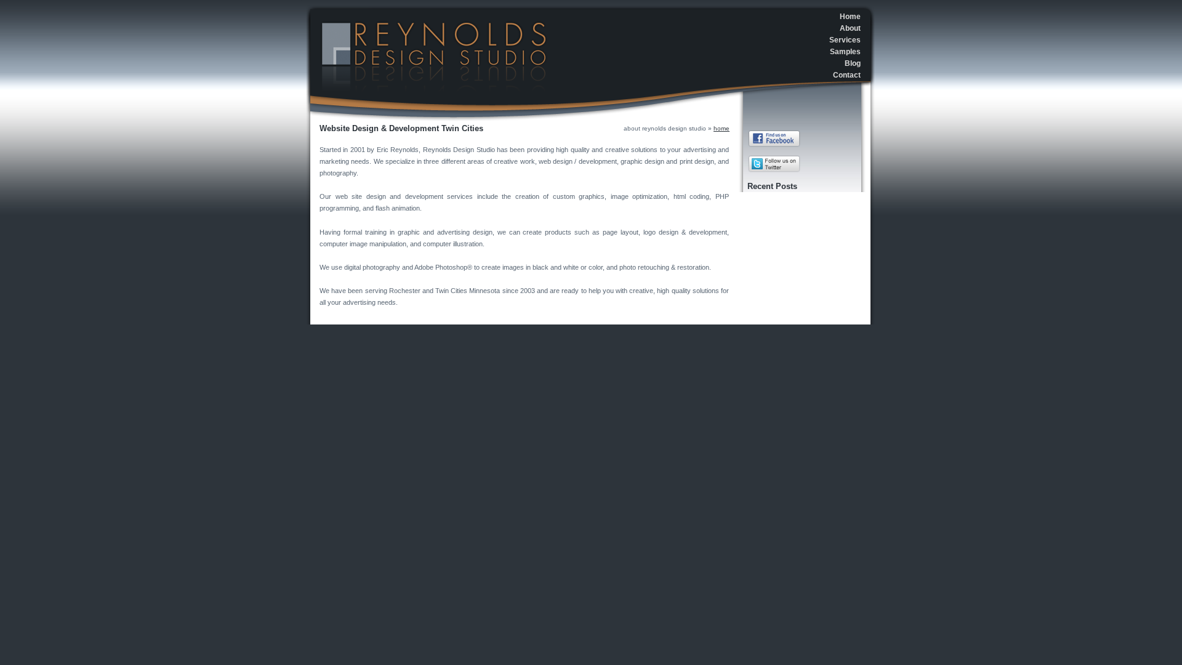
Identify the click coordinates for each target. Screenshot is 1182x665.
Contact (847, 75)
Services (845, 40)
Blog (853, 63)
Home (850, 16)
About (850, 28)
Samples (845, 51)
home (722, 128)
